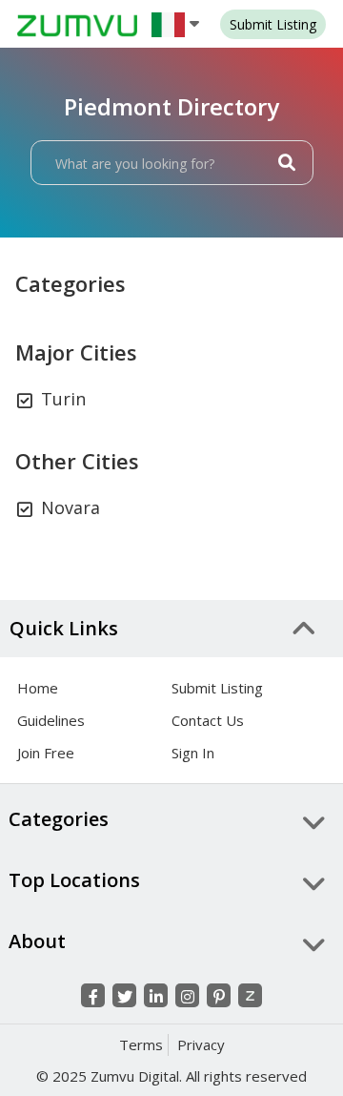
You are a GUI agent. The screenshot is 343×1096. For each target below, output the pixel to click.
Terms (141, 1044)
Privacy (201, 1044)
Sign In (193, 752)
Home (37, 687)
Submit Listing (217, 687)
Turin (63, 398)
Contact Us (208, 720)
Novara (70, 507)
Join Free (45, 752)
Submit (273, 24)
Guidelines (51, 720)
